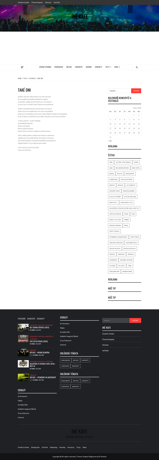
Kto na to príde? (115, 197)
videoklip (121, 254)
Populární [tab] (21, 318)
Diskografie (58, 67)
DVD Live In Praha (126, 179)
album (136, 162)
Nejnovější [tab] (31, 318)
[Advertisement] (79, 48)
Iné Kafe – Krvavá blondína (39, 352)
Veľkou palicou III (129, 248)
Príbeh (126, 220)
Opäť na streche (115, 214)
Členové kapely (37, 2)
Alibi (110, 168)
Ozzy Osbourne (23, 413)
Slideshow (49, 325)
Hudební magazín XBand (27, 409)
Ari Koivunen (22, 396)
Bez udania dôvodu (122, 168)
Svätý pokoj (134, 237)
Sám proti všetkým (116, 243)
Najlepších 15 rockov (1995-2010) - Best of (124, 208)
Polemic (21, 417)
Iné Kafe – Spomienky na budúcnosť (43, 377)
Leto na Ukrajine (130, 197)
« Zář (110, 141)
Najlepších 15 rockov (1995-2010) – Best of (43, 365)
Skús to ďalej (114, 231)
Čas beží (112, 266)
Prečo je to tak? (115, 220)
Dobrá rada (113, 179)
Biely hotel (136, 168)
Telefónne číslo (131, 243)
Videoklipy (79, 67)
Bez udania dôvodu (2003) (39, 327)
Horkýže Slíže (23, 405)
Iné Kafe (57, 2)
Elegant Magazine (89, 456)
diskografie (130, 174)
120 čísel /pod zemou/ (123, 162)
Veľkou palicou (114, 248)
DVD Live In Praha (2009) (39, 341)
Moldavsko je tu (127, 202)
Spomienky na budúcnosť (118, 237)
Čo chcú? (121, 266)
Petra (126, 214)
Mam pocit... (113, 202)
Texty (107, 67)
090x (110, 162)
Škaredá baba (127, 271)
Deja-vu (119, 174)
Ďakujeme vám (114, 271)
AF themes (102, 456)
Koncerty (98, 67)
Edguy (20, 400)
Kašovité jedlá (114, 191)
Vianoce (112, 254)
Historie (48, 2)
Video (116, 67)
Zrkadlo (131, 254)
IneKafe (112, 185)
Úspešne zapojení (126, 260)
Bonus (111, 174)
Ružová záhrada (115, 225)
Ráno (126, 225)
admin (33, 330)
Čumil (130, 266)
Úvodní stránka (23, 2)
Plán (133, 214)
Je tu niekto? (131, 185)
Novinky (89, 67)
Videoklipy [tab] (40, 318)
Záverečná (113, 260)
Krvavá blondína (129, 191)
